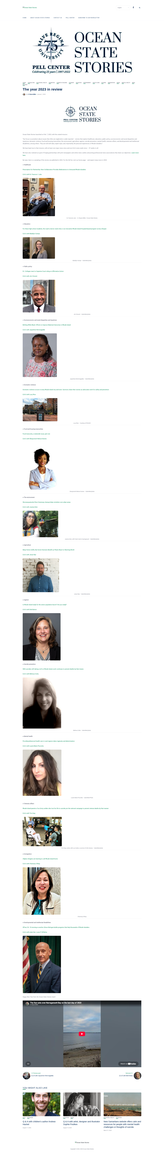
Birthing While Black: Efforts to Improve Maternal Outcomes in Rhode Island (47, 325)
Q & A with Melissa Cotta (31, 674)
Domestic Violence (62, 82)
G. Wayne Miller (32, 94)
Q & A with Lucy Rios (29, 394)
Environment (87, 82)
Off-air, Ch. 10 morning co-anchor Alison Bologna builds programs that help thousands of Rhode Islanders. (56, 927)
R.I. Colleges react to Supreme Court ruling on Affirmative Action (43, 271)
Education (79, 82)
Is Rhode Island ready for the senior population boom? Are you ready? (45, 605)
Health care (96, 82)
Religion (25, 84)
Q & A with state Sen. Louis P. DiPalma (35, 932)
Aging (24, 82)
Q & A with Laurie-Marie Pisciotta (33, 746)
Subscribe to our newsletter (88, 17)
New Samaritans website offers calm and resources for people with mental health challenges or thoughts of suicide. (122, 1124)
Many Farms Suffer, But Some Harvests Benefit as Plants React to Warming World (48, 550)
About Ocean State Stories (40, 17)
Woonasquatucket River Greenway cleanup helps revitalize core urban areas (47, 502)
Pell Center (70, 17)
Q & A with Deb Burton (30, 609)
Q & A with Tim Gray (29, 813)
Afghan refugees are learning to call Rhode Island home (40, 859)
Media (118, 82)
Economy (71, 82)
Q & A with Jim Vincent (30, 276)
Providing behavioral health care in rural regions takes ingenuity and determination (49, 741)
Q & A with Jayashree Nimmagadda (34, 330)
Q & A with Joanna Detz (30, 507)
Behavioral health (41, 82)
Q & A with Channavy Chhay (31, 864)
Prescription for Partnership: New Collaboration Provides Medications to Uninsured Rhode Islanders (54, 169)
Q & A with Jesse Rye (29, 555)
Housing (103, 82)
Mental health (126, 82)
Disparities (52, 82)
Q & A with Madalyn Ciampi (31, 233)
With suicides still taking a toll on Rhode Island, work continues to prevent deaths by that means (53, 669)
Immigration (111, 82)
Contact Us (58, 17)
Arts (24, 1117)
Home (24, 17)
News (133, 82)
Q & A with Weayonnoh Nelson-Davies (35, 439)
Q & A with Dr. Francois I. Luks (32, 174)
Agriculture (31, 82)
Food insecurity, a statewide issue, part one (36, 434)
